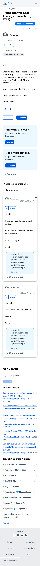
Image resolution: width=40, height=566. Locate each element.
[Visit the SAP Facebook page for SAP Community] (14, 535)
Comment (22, 118)
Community (15, 3)
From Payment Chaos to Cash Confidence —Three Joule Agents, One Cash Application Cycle (20, 418)
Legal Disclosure (30, 548)
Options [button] (36, 24)
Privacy (10, 542)
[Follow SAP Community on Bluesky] (18, 535)
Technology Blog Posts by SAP (16, 399)
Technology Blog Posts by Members (18, 424)
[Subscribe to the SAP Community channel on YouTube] (22, 535)
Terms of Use (30, 542)
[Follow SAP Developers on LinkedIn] (26, 535)
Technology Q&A (10, 9)
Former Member (16, 35)
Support (30, 554)
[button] (4, 45)
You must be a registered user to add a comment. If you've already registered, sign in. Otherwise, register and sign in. (19, 261)
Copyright (9, 548)
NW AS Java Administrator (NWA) (13, 54)
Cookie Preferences (10, 560)
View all (6, 523)
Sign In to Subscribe (25, 24)
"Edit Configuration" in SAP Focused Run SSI (20, 406)
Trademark (10, 554)
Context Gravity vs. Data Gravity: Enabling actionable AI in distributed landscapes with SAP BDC (19, 447)
